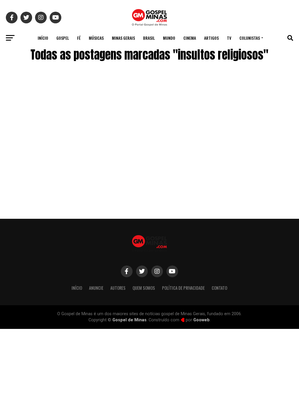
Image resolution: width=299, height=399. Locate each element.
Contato (219, 288)
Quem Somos (144, 288)
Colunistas (249, 38)
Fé (79, 38)
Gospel (62, 38)
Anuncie (96, 288)
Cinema (189, 38)
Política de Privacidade (183, 288)
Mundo (169, 38)
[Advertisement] (246, 164)
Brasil (149, 38)
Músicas (96, 38)
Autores (118, 288)
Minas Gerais (123, 38)
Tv (229, 38)
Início (43, 38)
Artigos (211, 38)
